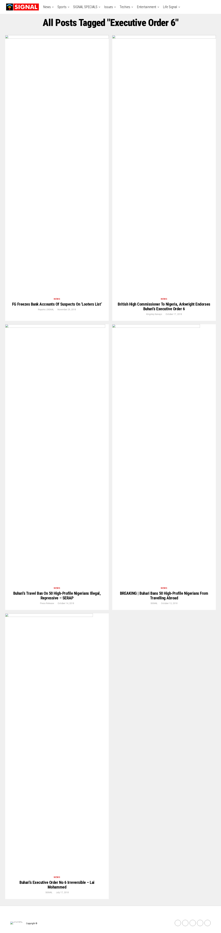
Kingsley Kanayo (154, 314)
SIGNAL (154, 603)
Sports (61, 7)
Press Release (47, 603)
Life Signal (170, 7)
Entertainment (146, 7)
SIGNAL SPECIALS (85, 7)
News (47, 7)
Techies (125, 7)
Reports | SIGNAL (46, 309)
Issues (108, 7)
